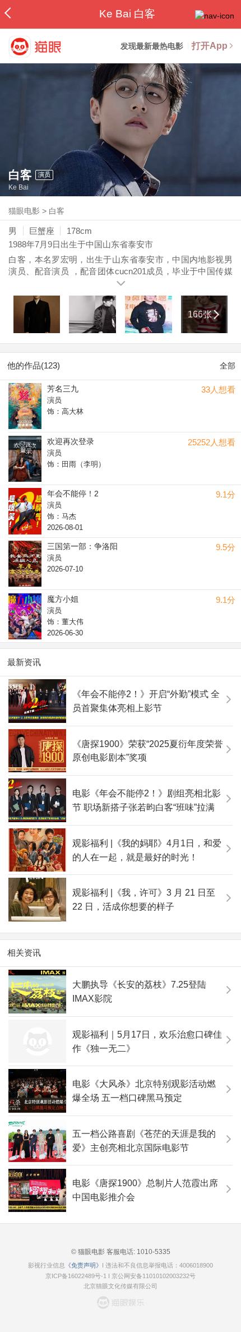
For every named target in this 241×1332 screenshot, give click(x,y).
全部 (227, 365)
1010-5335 (152, 1252)
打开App (210, 45)
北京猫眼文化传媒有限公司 (120, 1286)
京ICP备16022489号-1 (75, 1276)
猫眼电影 (24, 210)
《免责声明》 (83, 1265)
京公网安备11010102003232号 (154, 1276)
